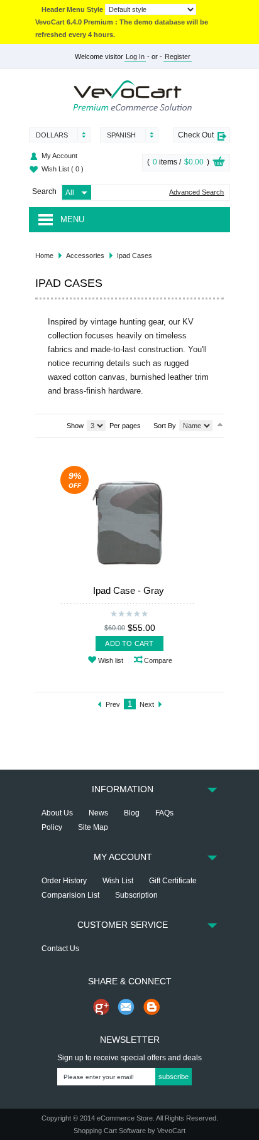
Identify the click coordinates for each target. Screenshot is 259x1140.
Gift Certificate (173, 880)
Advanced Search (196, 192)
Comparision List (70, 895)
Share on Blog (151, 1007)
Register (177, 56)
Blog (132, 813)
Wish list (110, 660)
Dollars (52, 135)
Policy (51, 827)
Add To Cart (129, 643)
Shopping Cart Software (110, 1130)
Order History (64, 880)
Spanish (121, 135)
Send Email (126, 1007)
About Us (57, 813)
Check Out (196, 135)
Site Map (93, 827)
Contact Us (60, 948)
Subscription (136, 895)
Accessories (85, 255)
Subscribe (173, 1076)
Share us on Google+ (101, 1007)
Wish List (62, 169)
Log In (135, 56)
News (98, 813)
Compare (158, 660)
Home (44, 255)
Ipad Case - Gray (128, 590)
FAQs (164, 813)
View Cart (218, 163)
